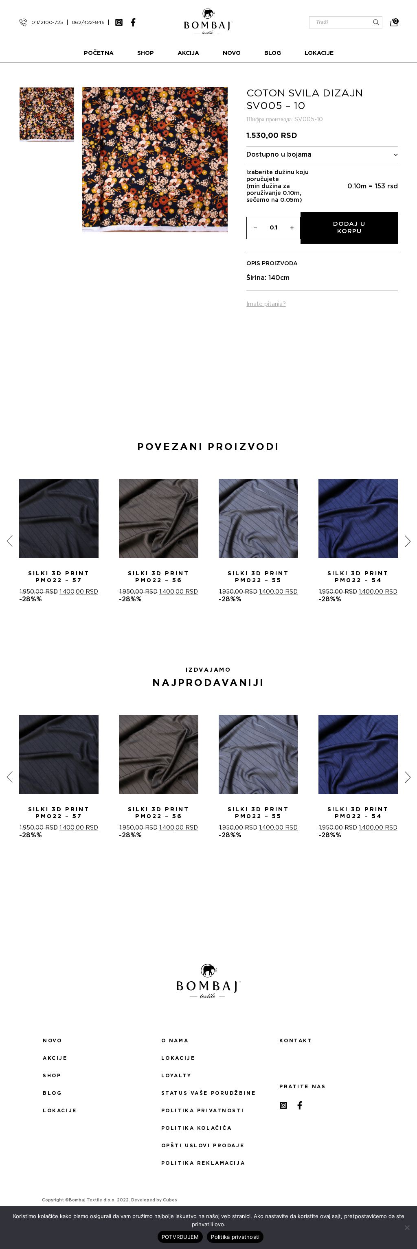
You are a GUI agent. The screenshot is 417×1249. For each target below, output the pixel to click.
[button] (203, 632)
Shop (145, 53)
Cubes (170, 1200)
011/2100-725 (47, 22)
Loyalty (176, 1075)
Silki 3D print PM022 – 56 (158, 577)
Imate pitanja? (266, 304)
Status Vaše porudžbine (208, 1093)
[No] (407, 1227)
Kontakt (295, 1040)
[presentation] (9, 541)
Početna (99, 53)
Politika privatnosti (202, 1110)
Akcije (55, 1058)
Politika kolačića (196, 1128)
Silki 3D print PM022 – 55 (258, 577)
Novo (232, 53)
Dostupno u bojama (279, 154)
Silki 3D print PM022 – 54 (358, 577)
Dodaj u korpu (349, 227)
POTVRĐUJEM (180, 1237)
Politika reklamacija (203, 1163)
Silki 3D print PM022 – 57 (59, 577)
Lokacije (319, 53)
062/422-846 (88, 22)
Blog (272, 53)
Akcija (188, 53)
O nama (175, 1040)
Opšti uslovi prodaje (202, 1145)
